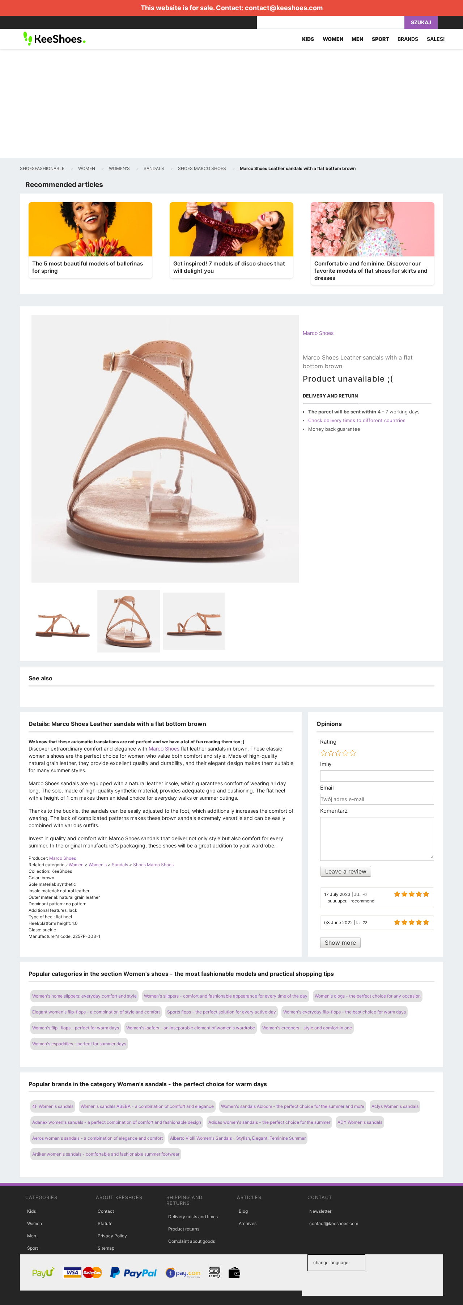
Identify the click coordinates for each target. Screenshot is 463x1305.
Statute (105, 1223)
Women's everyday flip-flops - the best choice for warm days (344, 1012)
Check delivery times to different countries (356, 420)
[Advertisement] (231, 103)
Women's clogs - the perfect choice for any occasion (368, 996)
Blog (243, 1211)
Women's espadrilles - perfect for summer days (79, 1043)
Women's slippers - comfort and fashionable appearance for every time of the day (225, 996)
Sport (32, 1248)
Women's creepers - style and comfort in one (307, 1027)
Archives (247, 1223)
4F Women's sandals (52, 1106)
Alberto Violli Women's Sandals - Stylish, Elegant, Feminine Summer (238, 1138)
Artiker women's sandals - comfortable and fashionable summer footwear (105, 1154)
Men (31, 1235)
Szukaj (421, 22)
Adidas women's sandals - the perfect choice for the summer (269, 1122)
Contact (106, 1211)
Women (34, 1223)
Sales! (436, 39)
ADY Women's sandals (359, 1122)
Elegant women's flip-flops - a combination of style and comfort (96, 1012)
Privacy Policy (112, 1235)
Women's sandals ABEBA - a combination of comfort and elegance (147, 1106)
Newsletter (320, 1211)
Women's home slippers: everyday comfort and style (84, 996)
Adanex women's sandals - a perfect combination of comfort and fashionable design (116, 1122)
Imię (325, 764)
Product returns (183, 1229)
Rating (328, 742)
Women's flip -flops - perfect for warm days (75, 1027)
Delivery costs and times (193, 1216)
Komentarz (334, 811)
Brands (408, 39)
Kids (31, 1211)
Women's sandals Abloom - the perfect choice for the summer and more (292, 1106)
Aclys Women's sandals (395, 1106)
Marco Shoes (318, 333)
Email (327, 788)
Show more (340, 942)
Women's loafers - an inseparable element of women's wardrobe (190, 1027)
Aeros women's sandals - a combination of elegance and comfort (97, 1138)
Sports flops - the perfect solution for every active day (221, 1012)
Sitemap (106, 1248)
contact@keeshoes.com (284, 8)
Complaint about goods (191, 1241)
